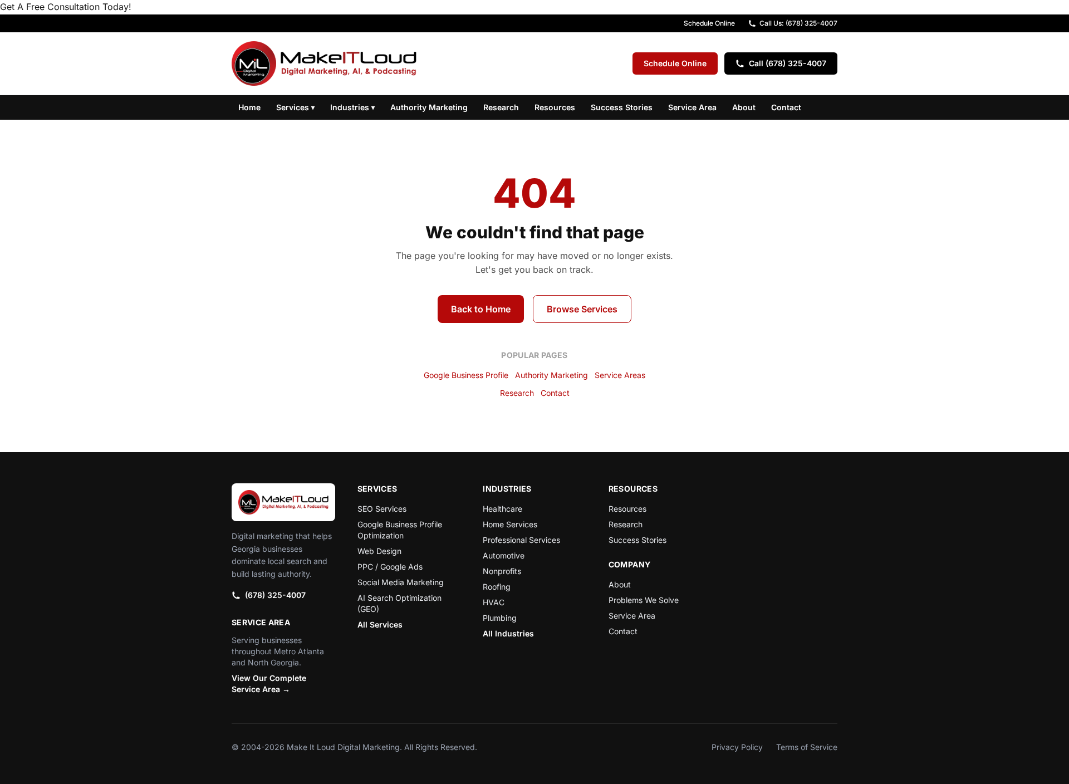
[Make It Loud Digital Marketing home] (324, 63)
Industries (352, 107)
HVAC (493, 602)
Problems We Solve (644, 600)
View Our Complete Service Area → (269, 683)
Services (295, 107)
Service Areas (620, 375)
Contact (786, 107)
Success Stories (622, 107)
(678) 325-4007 (275, 595)
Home (249, 107)
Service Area (692, 107)
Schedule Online (709, 23)
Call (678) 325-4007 (787, 63)
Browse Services (582, 309)
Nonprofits (502, 571)
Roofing (497, 586)
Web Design (379, 551)
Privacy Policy (737, 747)
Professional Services (521, 540)
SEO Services (381, 508)
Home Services (510, 524)
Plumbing (500, 618)
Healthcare (502, 508)
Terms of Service (806, 747)
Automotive (503, 555)
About (744, 107)
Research (501, 107)
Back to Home (481, 309)
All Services (380, 624)
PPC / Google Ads (390, 566)
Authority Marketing (429, 107)
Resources (554, 107)
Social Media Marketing (400, 582)
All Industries (508, 633)
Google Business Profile (466, 375)
